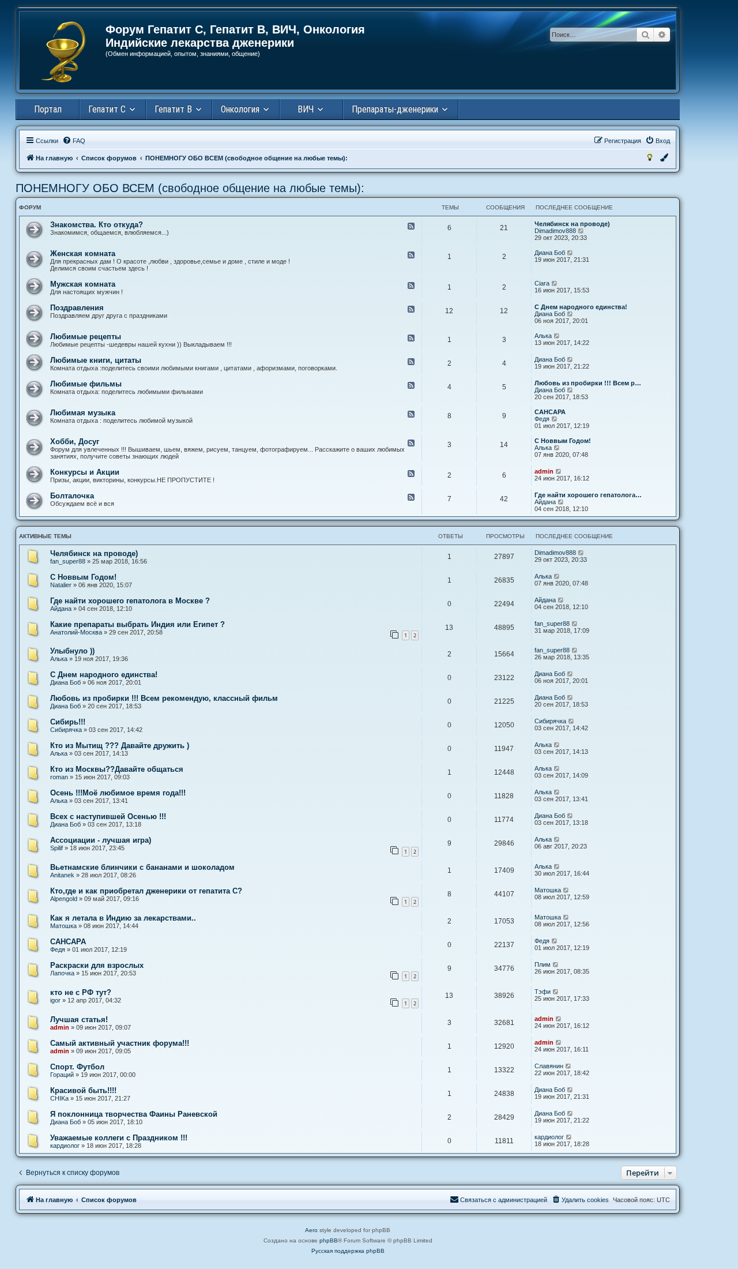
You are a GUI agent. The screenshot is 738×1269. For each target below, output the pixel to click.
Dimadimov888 (555, 230)
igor (55, 1000)
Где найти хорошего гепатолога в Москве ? (130, 600)
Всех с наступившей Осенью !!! (108, 816)
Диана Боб (549, 252)
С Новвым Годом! (562, 440)
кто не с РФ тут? (80, 992)
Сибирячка (66, 729)
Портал (48, 109)
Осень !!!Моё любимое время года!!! (118, 793)
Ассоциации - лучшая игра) (100, 840)
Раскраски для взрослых (97, 965)
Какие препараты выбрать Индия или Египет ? (137, 624)
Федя (541, 418)
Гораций (62, 1074)
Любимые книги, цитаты (95, 360)
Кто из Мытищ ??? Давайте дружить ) (119, 745)
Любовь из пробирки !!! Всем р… (587, 383)
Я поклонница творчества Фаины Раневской (133, 1114)
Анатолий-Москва (76, 632)
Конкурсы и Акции (84, 472)
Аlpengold (63, 898)
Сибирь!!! (67, 722)
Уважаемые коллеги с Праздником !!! (118, 1137)
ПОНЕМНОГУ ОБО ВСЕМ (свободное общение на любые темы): (190, 188)
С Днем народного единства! (580, 306)
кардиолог (65, 1145)
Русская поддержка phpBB (348, 1251)
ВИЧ (306, 109)
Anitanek (62, 875)
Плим (542, 964)
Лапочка (62, 973)
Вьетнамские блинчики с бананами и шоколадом (142, 867)
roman (59, 777)
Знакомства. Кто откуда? (96, 224)
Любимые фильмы (86, 384)
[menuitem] (73, 141)
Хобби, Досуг (74, 441)
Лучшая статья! (79, 1019)
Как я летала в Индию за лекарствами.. (123, 918)
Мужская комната (82, 284)
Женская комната (82, 253)
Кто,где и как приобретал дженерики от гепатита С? (146, 891)
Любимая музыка (82, 412)
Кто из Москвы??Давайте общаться (116, 769)
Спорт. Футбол (77, 1066)
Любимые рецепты (85, 336)
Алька (543, 335)
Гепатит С (107, 109)
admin (544, 471)
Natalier (60, 584)
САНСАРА (550, 411)
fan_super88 (67, 561)
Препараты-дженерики (395, 109)
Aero (311, 1230)
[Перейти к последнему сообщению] (581, 552)
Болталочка (72, 495)
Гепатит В (173, 109)
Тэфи (542, 991)
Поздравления (77, 307)
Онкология (240, 109)
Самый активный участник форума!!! (119, 1043)
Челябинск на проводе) (572, 223)
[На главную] (63, 52)
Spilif (56, 847)
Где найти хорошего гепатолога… (588, 494)
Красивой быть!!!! (83, 1090)
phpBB (328, 1240)
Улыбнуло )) (72, 651)
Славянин (548, 1065)
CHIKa (59, 1098)
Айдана (545, 501)
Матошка (547, 890)
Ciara (541, 283)
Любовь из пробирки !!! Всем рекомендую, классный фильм (164, 698)
